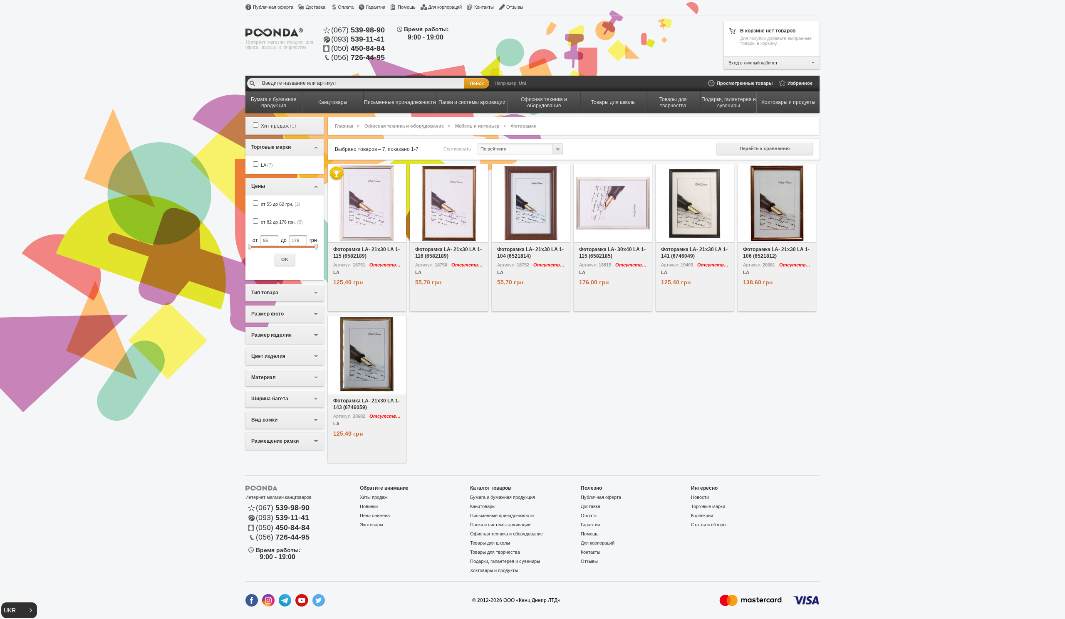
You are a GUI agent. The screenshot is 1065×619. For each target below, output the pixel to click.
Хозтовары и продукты (494, 570)
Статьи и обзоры (708, 524)
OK (284, 259)
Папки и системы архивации (500, 524)
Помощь (407, 7)
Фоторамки (524, 125)
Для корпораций (445, 7)
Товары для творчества (495, 552)
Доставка (315, 7)
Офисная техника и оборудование (404, 125)
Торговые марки (708, 506)
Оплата (346, 7)
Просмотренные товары (745, 83)
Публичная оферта (273, 7)
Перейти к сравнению (765, 148)
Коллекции (702, 515)
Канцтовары (482, 506)
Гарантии (375, 7)
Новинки (369, 506)
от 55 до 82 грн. (280, 204)
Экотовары (371, 524)
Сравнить (386, 236)
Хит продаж (278, 126)
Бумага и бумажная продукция (502, 497)
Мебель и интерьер (477, 125)
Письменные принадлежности (502, 515)
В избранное (347, 236)
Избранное (800, 83)
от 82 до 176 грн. (282, 221)
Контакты (484, 7)
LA (267, 165)
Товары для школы (490, 542)
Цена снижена (375, 515)
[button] (19, 610)
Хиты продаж (373, 497)
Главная (344, 125)
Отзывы (514, 7)
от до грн (285, 249)
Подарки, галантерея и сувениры (505, 561)
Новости (700, 497)
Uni (522, 83)
